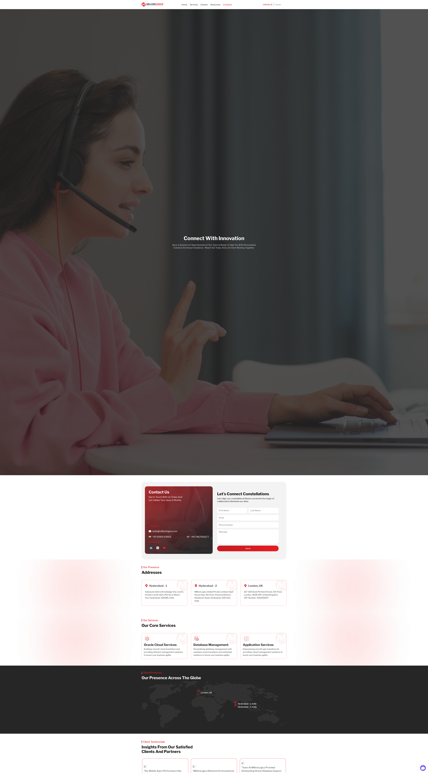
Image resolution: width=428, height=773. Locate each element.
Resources (215, 4)
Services (194, 4)
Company (227, 4)
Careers (204, 4)
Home (184, 4)
